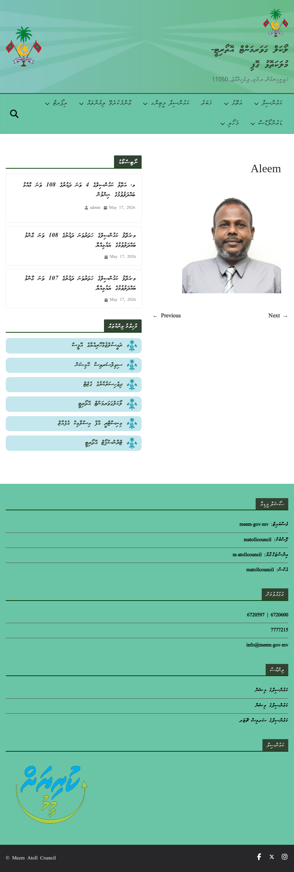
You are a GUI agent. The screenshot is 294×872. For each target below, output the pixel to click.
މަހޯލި (233, 124)
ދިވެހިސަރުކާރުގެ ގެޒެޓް (103, 384)
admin (95, 208)
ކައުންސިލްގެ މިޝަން (271, 690)
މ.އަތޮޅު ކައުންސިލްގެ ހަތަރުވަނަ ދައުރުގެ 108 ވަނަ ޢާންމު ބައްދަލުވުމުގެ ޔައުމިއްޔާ (80, 240)
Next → (278, 316)
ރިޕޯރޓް (60, 104)
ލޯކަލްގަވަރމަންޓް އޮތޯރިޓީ (100, 404)
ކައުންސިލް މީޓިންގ (170, 104)
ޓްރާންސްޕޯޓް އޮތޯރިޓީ (103, 443)
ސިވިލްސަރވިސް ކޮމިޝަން (98, 365)
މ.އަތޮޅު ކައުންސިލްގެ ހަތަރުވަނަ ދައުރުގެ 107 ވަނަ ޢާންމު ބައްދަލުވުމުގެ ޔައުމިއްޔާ (80, 283)
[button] (258, 103)
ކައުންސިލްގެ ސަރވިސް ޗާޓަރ (264, 721)
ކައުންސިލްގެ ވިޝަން (271, 706)
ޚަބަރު (206, 104)
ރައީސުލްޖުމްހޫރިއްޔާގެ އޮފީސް (97, 345)
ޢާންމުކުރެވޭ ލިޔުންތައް (109, 104)
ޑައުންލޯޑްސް (270, 124)
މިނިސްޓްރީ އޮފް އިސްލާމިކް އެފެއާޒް (90, 423)
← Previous (166, 316)
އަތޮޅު (237, 104)
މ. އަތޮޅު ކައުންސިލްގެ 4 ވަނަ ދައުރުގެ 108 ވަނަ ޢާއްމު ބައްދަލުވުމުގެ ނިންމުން (79, 190)
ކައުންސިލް (272, 104)
